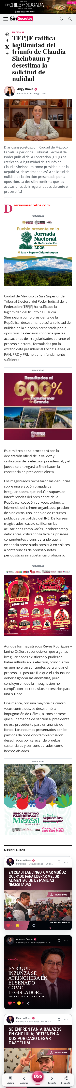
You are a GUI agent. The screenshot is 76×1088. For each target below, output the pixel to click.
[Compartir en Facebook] (7, 40)
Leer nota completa (59, 925)
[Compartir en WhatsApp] (7, 34)
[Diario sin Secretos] (21, 19)
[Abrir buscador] (70, 19)
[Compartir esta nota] (33, 925)
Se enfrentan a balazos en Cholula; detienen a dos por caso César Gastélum (35, 1036)
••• (66, 862)
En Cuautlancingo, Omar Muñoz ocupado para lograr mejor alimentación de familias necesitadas (37, 879)
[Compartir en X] (7, 47)
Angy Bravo (25, 89)
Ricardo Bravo (24, 860)
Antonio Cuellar (25, 939)
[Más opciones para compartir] (7, 53)
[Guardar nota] (59, 862)
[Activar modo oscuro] (61, 19)
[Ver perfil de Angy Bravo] (9, 91)
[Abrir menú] (5, 19)
